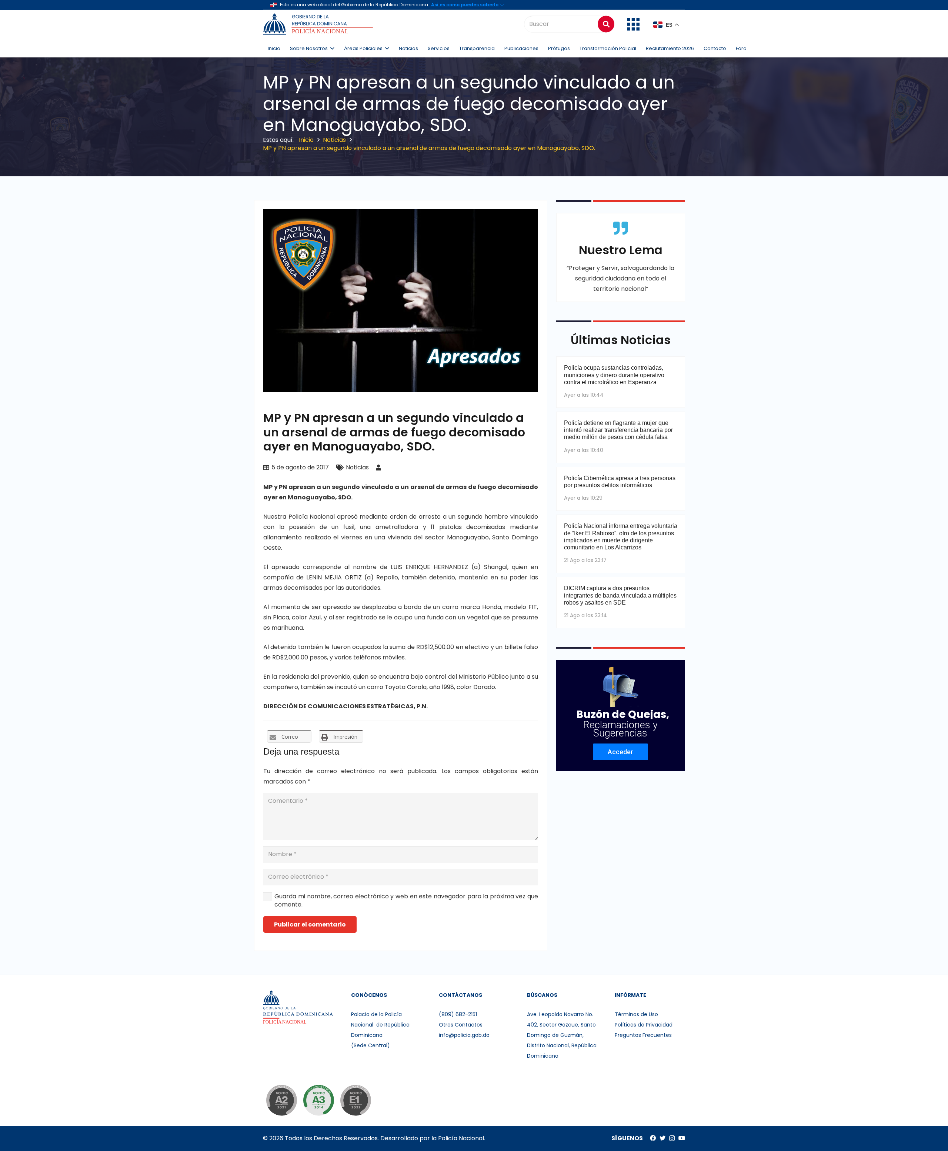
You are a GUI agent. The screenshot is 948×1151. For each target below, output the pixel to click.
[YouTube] (681, 1138)
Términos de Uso (636, 1014)
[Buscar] (606, 24)
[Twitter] (662, 1138)
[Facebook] (653, 1138)
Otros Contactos (461, 1024)
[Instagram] (672, 1138)
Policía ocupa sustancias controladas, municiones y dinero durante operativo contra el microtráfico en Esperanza (614, 375)
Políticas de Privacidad (643, 1024)
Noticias (357, 467)
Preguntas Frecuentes (643, 1035)
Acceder (620, 752)
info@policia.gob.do (464, 1035)
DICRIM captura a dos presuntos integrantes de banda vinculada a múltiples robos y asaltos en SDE (620, 595)
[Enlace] (319, 24)
